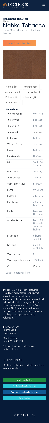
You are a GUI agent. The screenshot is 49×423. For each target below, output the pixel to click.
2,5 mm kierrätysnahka (40, 203)
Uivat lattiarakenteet (20, 30)
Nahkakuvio (39, 150)
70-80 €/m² (39, 171)
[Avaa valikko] (43, 5)
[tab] (11, 86)
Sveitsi (36, 254)
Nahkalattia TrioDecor (15, 18)
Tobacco (33, 26)
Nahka (12, 26)
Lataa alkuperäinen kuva (19, 43)
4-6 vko (37, 177)
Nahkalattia (38, 126)
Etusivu (6, 30)
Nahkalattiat (39, 120)
